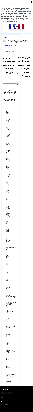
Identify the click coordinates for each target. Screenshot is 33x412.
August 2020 (7, 192)
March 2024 (7, 143)
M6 (6, 320)
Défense (7, 272)
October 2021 (7, 176)
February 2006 (8, 230)
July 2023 (7, 152)
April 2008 (7, 222)
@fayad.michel (5, 37)
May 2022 (7, 168)
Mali (6, 321)
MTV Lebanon (8, 328)
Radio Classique (8, 343)
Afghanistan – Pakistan (9, 238)
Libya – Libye (7, 318)
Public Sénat (7, 337)
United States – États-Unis (9, 376)
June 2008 (7, 220)
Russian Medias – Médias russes (10, 351)
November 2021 (8, 175)
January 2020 (7, 200)
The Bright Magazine (8, 361)
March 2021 (7, 184)
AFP (6, 239)
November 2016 (8, 207)
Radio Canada (8, 342)
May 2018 (7, 205)
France (7, 280)
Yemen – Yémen (8, 382)
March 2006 (7, 229)
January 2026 (7, 118)
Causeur (7, 264)
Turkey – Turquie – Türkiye (9, 368)
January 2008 (7, 224)
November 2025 (8, 120)
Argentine (7, 248)
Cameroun (7, 263)
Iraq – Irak (7, 294)
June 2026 (7, 112)
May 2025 (7, 127)
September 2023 (8, 150)
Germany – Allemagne (9, 287)
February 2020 (8, 199)
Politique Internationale (9, 336)
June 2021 (7, 181)
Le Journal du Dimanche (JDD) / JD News (11, 311)
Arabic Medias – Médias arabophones (11, 247)
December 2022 (8, 160)
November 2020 (8, 189)
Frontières (7, 286)
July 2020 (7, 193)
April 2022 (7, 169)
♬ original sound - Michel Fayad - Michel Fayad (9, 45)
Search (17, 84)
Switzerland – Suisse (8, 358)
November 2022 (8, 161)
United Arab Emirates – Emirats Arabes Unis (12, 373)
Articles (7, 249)
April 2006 (7, 228)
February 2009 (8, 213)
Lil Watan (7, 319)
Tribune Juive (7, 366)
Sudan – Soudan (8, 357)
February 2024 (8, 144)
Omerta (7, 335)
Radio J (7, 345)
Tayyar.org (7, 360)
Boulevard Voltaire (8, 258)
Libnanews (7, 317)
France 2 (7, 281)
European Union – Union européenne (11, 278)
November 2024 (8, 134)
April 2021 (7, 183)
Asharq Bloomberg (8, 250)
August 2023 (7, 151)
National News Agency (9, 329)
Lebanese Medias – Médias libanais (10, 313)
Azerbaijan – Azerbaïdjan (9, 254)
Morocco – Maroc (8, 327)
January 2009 (7, 214)
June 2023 (7, 153)
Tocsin (7, 365)
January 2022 (7, 173)
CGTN (6, 265)
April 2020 (7, 197)
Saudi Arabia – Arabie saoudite (10, 352)
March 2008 (7, 223)
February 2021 (8, 185)
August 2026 (7, 110)
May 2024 (7, 141)
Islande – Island (8, 295)
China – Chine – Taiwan (9, 266)
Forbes (7, 279)
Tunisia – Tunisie (8, 367)
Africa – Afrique (8, 240)
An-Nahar (7, 246)
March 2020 (7, 198)
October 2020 (7, 190)
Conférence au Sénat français (10, 270)
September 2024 (8, 136)
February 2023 (8, 158)
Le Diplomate (7, 309)
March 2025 (7, 129)
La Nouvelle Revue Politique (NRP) (10, 304)
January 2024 (7, 145)
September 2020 (8, 191)
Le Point (7, 312)
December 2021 (8, 174)
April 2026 (7, 114)
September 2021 (8, 177)
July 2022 (7, 166)
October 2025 (7, 121)
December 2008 (8, 215)
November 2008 (8, 216)
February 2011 (8, 208)
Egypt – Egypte (8, 274)
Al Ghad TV (7, 241)
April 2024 (7, 142)
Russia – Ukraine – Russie (9, 350)
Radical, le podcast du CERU (9, 341)
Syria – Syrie (7, 359)
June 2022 (7, 167)
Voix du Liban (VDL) (8, 381)
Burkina (7, 262)
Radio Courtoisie (8, 344)
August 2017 (7, 206)
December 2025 (8, 119)
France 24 (7, 282)
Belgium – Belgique (8, 255)
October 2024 (7, 135)
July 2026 (7, 111)
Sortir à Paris (7, 353)
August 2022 (7, 165)
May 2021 (7, 182)
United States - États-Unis (15, 34)
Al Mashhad (7, 242)
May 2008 (7, 221)
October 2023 (7, 149)
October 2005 (7, 231)
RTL (6, 349)
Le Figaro (7, 310)
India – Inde (7, 288)
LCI (10, 34)
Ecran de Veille (8, 273)
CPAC (6, 271)
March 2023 (7, 157)
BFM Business (8, 256)
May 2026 (7, 113)
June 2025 (7, 126)
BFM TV (7, 257)
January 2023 (7, 159)
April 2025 (7, 128)
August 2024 (7, 137)
